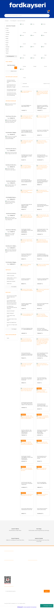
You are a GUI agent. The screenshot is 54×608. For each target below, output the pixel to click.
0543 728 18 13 (12, 553)
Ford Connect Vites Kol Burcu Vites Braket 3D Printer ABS (26, 509)
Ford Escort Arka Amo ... (11, 164)
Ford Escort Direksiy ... (11, 213)
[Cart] (48, 11)
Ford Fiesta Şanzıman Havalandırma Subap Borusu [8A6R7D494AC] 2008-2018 (42, 255)
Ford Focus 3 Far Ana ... (11, 116)
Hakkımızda (7, 562)
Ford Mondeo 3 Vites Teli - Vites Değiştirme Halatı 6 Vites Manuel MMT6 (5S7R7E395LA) (27, 231)
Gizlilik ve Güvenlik (32, 566)
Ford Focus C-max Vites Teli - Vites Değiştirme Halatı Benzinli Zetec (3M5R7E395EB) (42, 432)
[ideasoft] (20, 607)
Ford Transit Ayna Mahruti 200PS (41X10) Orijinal (42, 509)
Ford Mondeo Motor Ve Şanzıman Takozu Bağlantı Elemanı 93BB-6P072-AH (26, 180)
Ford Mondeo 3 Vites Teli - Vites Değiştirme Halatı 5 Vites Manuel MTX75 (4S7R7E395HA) (27, 458)
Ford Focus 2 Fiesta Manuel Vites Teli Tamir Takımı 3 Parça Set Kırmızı (26, 255)
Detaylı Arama (13, 71)
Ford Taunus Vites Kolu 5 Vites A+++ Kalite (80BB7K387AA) (27, 329)
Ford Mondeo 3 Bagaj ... (11, 132)
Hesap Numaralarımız (33, 572)
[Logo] (27, 5)
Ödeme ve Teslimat (32, 564)
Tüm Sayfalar (13, 286)
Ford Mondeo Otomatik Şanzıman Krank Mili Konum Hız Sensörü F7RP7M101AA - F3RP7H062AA (42, 181)
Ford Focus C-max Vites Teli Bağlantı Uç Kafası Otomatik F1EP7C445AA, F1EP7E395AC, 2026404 (42, 107)
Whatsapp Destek (47, 605)
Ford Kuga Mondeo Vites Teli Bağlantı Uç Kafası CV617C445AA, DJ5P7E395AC (26, 206)
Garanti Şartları (31, 570)
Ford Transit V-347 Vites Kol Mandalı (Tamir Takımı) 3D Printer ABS (26, 378)
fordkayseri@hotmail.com (13, 555)
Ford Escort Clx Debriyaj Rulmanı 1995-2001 (25, 279)
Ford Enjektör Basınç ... (11, 197)
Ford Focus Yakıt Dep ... (11, 229)
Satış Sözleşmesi (32, 562)
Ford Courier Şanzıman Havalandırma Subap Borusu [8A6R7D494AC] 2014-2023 (26, 354)
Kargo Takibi (7, 564)
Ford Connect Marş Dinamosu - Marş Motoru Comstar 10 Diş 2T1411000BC (42, 329)
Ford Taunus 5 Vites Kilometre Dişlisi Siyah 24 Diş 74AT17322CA (42, 304)
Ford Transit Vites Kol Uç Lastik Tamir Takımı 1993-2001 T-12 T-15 (42, 378)
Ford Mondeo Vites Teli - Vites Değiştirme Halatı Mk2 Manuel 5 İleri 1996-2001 (42, 230)
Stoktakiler (25, 83)
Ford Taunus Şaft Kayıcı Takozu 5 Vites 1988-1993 (41, 483)
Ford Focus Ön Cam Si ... (11, 148)
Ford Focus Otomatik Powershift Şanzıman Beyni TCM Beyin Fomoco (42, 156)
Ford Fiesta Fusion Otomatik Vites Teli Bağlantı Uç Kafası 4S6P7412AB (26, 156)
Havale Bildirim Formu (33, 574)
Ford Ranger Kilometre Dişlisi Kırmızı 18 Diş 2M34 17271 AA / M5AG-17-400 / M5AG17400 (27, 403)
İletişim (6, 568)
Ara (15, 67)
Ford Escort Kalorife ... (11, 181)
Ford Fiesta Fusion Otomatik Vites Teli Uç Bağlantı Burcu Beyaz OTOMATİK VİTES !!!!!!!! (27, 131)
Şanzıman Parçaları (21, 20)
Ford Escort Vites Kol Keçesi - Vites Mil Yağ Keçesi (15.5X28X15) (26, 304)
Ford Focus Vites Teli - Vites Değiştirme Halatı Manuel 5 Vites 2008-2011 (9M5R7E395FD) (26, 432)
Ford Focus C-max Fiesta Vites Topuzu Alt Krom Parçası (42, 131)
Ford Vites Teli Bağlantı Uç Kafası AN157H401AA (26, 106)
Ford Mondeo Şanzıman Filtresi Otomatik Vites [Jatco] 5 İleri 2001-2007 (42, 205)
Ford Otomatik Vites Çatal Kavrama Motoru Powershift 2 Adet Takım (26, 483)
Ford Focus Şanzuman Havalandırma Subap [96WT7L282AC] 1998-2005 (42, 405)
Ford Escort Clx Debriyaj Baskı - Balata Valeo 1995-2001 (42, 279)
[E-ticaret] (27, 607)
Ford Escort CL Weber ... (11, 245)
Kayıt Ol (46, 591)
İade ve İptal (31, 568)
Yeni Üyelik (6, 566)
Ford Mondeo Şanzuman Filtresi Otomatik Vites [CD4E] (42, 457)
